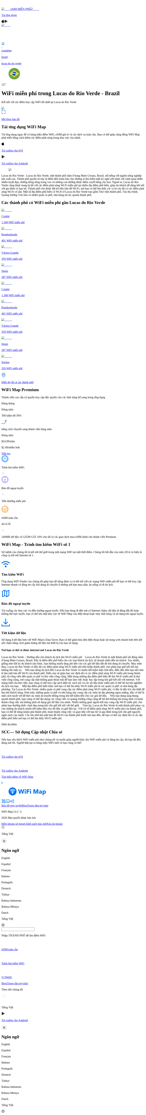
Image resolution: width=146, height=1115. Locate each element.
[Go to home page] (13, 5)
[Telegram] (12, 802)
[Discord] (8, 802)
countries (6, 50)
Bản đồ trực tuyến (11, 805)
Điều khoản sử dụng (12, 823)
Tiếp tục (6, 453)
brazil (4, 57)
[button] (73, 831)
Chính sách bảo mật (35, 823)
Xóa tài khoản (54, 823)
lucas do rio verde (11, 63)
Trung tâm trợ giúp (37, 805)
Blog (24, 805)
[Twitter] (3, 802)
